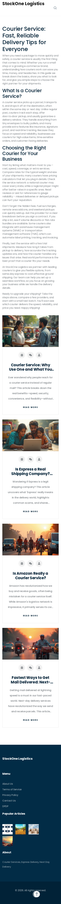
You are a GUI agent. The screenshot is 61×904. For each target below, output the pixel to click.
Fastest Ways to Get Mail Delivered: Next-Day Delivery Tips (30, 680)
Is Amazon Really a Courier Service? (30, 575)
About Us (7, 783)
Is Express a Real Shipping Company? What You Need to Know (30, 471)
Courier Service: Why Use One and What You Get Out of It (30, 367)
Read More (30, 407)
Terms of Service (12, 789)
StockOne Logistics (23, 4)
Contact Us (9, 800)
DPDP (5, 806)
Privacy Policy (10, 795)
